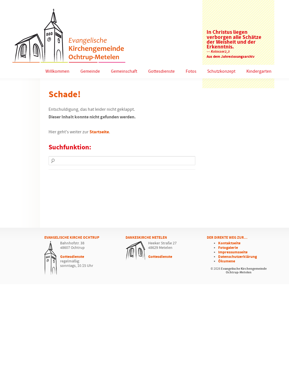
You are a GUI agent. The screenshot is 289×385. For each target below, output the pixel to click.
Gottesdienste (161, 71)
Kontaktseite (229, 243)
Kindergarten (259, 71)
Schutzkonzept (221, 71)
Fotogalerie (228, 247)
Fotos (191, 71)
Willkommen (57, 71)
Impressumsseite (233, 252)
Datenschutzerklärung (237, 257)
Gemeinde (90, 71)
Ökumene (226, 261)
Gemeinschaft (124, 71)
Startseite (99, 132)
